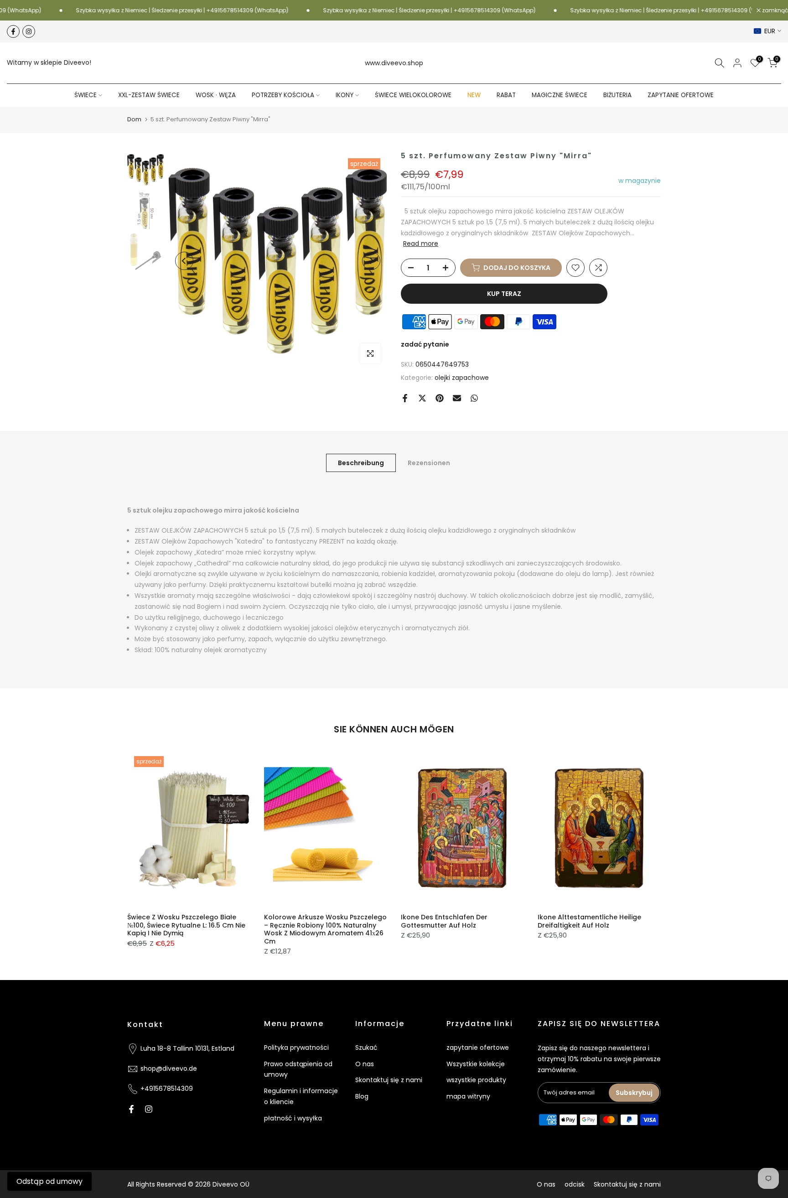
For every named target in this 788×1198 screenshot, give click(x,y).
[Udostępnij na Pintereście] (439, 398)
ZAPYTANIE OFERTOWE (681, 95)
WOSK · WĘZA (216, 95)
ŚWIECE (85, 95)
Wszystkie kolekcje (475, 1063)
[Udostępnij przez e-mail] (457, 398)
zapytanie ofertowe (477, 1047)
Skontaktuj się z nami (388, 1079)
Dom (134, 119)
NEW (474, 95)
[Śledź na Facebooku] (13, 31)
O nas (364, 1063)
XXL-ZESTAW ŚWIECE (149, 95)
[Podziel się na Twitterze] (422, 398)
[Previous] (184, 261)
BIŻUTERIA (617, 95)
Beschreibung (361, 462)
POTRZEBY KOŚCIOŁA (283, 95)
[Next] (371, 261)
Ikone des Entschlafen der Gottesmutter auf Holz (444, 921)
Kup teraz (504, 293)
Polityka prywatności (296, 1047)
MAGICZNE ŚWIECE (559, 95)
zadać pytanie (425, 344)
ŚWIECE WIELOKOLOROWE (413, 95)
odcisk (575, 1184)
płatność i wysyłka (293, 1118)
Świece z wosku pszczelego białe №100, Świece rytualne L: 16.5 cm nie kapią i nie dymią (186, 925)
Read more (420, 243)
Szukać (366, 1047)
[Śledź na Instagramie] (28, 31)
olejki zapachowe (462, 377)
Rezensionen (429, 462)
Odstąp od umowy (49, 1181)
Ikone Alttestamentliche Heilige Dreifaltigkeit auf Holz (589, 921)
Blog (361, 1096)
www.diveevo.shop (394, 63)
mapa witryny (468, 1096)
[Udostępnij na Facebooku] (405, 398)
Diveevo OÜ (231, 1184)
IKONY (344, 95)
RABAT (506, 95)
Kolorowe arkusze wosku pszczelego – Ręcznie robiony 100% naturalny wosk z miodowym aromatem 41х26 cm (325, 929)
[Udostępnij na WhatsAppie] (474, 398)
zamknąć (774, 10)
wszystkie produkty (476, 1079)
